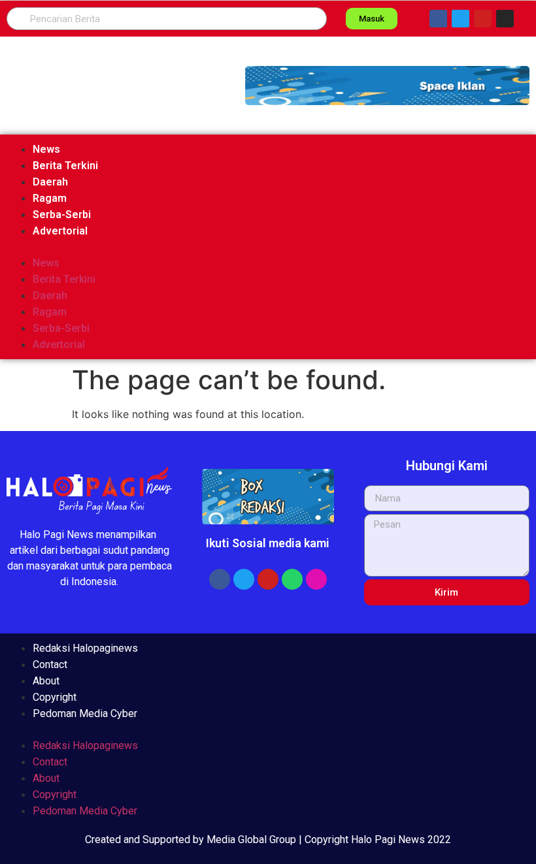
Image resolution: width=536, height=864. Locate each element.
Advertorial (60, 231)
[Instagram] (505, 18)
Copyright (54, 697)
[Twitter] (460, 18)
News (46, 149)
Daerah (50, 182)
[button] (387, 85)
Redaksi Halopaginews (85, 648)
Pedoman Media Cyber (85, 713)
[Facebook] (438, 18)
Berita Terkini (65, 165)
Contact (50, 664)
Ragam (50, 198)
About (46, 681)
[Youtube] (483, 18)
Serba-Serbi (62, 214)
